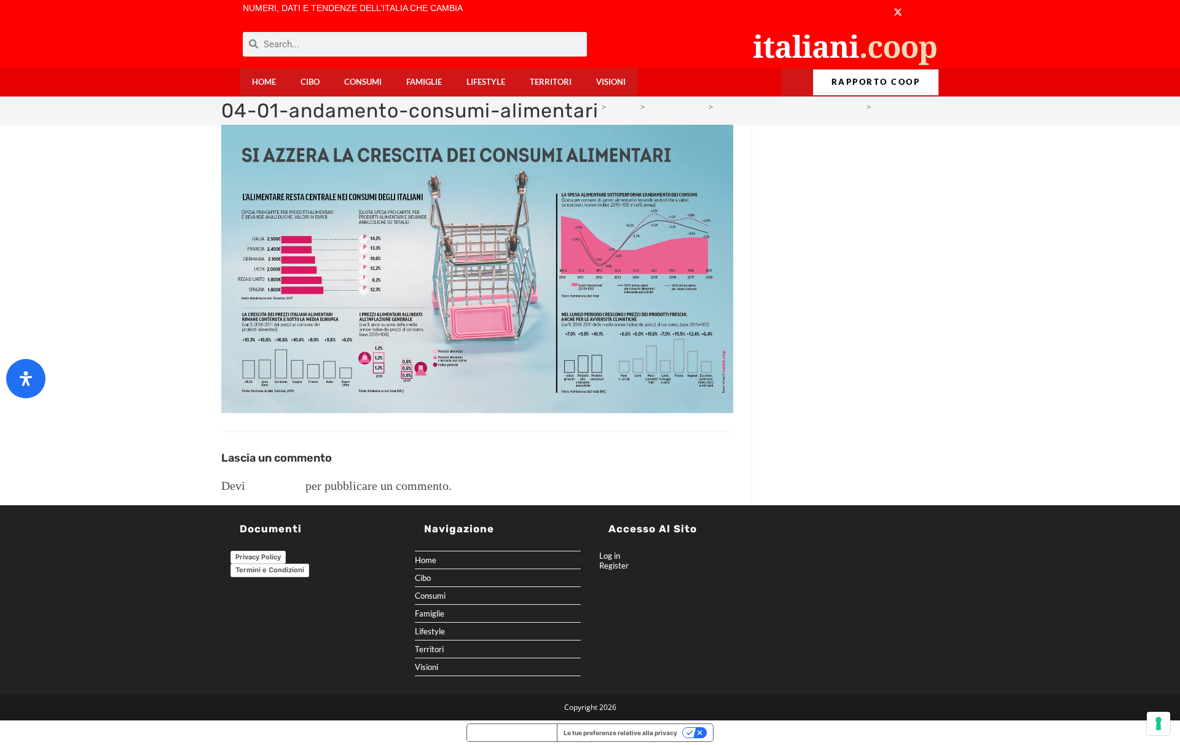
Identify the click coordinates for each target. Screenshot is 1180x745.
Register (614, 565)
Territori (551, 82)
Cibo (310, 82)
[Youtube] (849, 12)
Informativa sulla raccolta (512, 732)
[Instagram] (873, 12)
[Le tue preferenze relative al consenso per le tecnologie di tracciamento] (1158, 723)
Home (264, 82)
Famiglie (424, 82)
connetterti (275, 485)
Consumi (363, 82)
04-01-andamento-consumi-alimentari (944, 106)
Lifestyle (485, 82)
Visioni (611, 82)
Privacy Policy (258, 557)
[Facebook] (825, 12)
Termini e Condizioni (269, 570)
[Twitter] (898, 12)
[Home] (594, 106)
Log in (609, 556)
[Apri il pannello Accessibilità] (25, 378)
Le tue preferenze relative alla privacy (620, 732)
